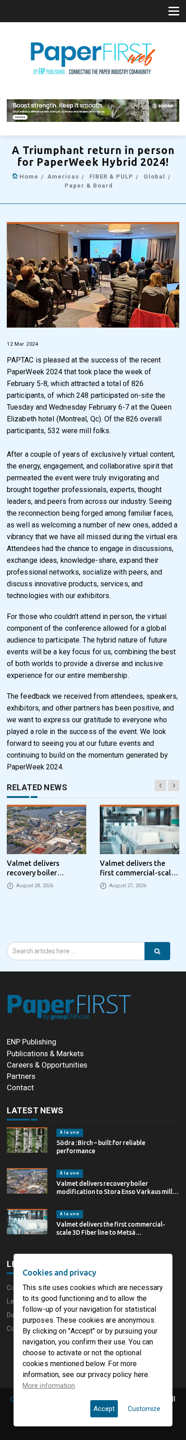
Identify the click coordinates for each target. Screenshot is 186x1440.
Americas (63, 176)
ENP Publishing (31, 1041)
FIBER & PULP (111, 176)
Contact (20, 1087)
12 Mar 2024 (22, 344)
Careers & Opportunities (47, 1064)
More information (49, 1386)
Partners (21, 1076)
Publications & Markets (45, 1053)
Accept (104, 1409)
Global (154, 176)
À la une (69, 1132)
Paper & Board (89, 185)
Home (28, 176)
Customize (144, 1409)
